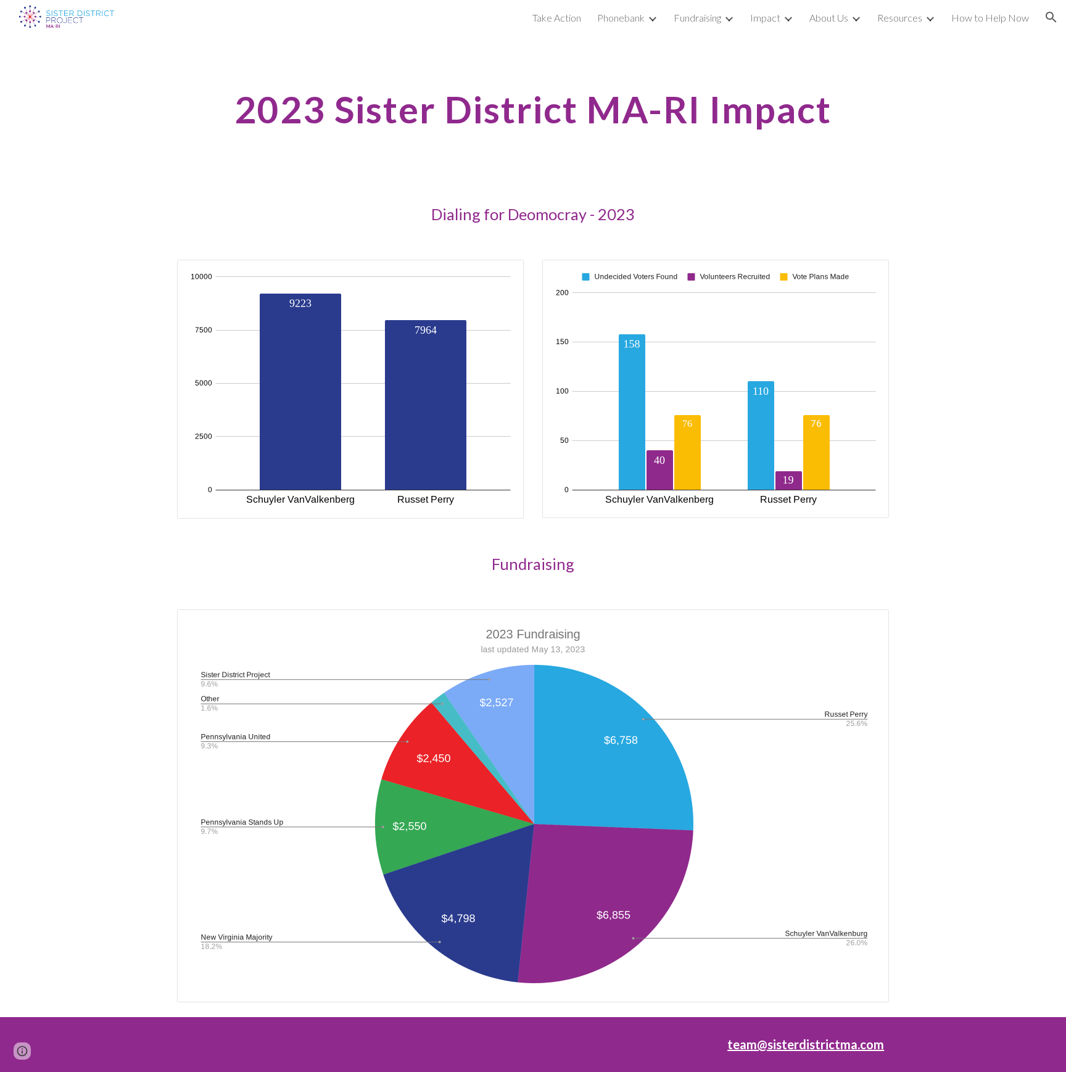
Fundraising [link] (697, 17)
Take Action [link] (556, 17)
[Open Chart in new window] (500, 276)
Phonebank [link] (621, 17)
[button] (1051, 17)
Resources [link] (899, 17)
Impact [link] (765, 17)
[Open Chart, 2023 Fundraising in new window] (865, 625)
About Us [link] (828, 17)
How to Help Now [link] (990, 17)
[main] (533, 109)
